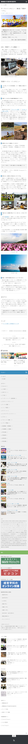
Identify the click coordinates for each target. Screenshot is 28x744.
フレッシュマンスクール (7, 529)
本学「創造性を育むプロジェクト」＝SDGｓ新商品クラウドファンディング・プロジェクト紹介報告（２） (17, 661)
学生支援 (4, 432)
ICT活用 (4, 389)
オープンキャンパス (23, 524)
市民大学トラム (14, 535)
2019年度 (11, 330)
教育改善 (4, 438)
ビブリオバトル (19, 527)
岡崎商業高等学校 (7, 535)
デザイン (14, 527)
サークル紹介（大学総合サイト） (10, 323)
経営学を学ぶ (5, 594)
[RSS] (26, 372)
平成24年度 (23, 535)
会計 (19, 532)
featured (4, 386)
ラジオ (14, 530)
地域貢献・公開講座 (6, 426)
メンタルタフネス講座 (8, 530)
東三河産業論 (15, 540)
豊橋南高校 (18, 543)
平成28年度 (15, 537)
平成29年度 (20, 537)
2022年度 (12, 521)
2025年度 (23, 521)
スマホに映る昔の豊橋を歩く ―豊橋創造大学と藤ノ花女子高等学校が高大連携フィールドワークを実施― (17, 479)
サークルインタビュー (18, 330)
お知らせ (4, 392)
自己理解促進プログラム (20, 542)
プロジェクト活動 (6, 420)
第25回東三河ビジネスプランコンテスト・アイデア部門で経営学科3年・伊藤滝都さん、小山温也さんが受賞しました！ (17, 686)
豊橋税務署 (14, 545)
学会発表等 (22, 534)
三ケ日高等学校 (9, 532)
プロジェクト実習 (15, 109)
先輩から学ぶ (5, 610)
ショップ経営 (5, 407)
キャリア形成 (16, 525)
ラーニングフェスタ (19, 530)
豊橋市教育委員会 (8, 545)
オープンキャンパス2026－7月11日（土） (16, 498)
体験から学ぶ (5, 607)
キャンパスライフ (6, 619)
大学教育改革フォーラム (15, 534)
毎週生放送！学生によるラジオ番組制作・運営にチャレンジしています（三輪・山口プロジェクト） (17, 647)
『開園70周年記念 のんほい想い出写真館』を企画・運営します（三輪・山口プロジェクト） (17, 654)
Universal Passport (6, 719)
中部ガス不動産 (15, 532)
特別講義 (6, 542)
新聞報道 (16, 539)
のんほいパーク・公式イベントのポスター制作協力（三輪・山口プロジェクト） (17, 692)
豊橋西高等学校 (19, 545)
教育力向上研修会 (11, 539)
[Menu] (26, 1)
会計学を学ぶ (5, 597)
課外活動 (24, 330)
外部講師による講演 (6, 429)
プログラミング (15, 529)
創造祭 (6, 216)
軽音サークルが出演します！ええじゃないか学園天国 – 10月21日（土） (19, 362)
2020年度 (6, 521)
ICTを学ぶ (4, 600)
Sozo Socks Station (11, 522)
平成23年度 (19, 535)
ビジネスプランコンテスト (8, 413)
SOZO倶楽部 (5, 722)
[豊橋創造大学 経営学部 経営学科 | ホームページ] (11, 1)
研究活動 (4, 441)
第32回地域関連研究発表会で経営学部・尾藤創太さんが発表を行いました (17, 679)
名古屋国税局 (4, 534)
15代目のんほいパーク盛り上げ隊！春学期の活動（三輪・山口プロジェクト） (17, 472)
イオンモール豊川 (15, 524)
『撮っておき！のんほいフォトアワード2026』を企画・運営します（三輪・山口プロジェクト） (17, 458)
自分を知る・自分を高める (8, 613)
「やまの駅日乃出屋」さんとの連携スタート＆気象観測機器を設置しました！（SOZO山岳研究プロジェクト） (17, 493)
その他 (3, 395)
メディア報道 (5, 423)
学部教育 (4, 435)
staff (3, 13)
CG (3, 522)
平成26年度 (6, 537)
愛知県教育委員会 (4, 539)
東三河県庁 (20, 540)
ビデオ (3, 416)
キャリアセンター (10, 525)
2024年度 (19, 521)
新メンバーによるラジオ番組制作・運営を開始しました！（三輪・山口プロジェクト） (17, 506)
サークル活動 (3, 4)
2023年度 (16, 521)
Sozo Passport (5, 725)
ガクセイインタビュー (7, 401)
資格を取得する (5, 616)
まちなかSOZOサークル (7, 524)
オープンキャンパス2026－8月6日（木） (16, 485)
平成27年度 (11, 537)
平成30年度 (24, 537)
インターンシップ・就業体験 (8, 398)
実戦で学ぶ (4, 604)
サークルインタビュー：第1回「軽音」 (6, 361)
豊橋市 (3, 545)
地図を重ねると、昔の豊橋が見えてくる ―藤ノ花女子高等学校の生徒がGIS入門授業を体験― (17, 465)
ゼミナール (4, 410)
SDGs (7, 522)
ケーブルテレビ (22, 525)
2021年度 (9, 521)
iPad (5, 522)
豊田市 (24, 545)
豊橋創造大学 (5, 703)
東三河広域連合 (9, 540)
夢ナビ (8, 534)
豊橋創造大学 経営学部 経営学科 (9, 706)
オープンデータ (4, 525)
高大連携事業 (6, 547)
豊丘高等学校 (13, 543)
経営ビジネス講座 (11, 542)
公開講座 (22, 532)
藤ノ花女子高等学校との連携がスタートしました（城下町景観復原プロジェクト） (17, 672)
